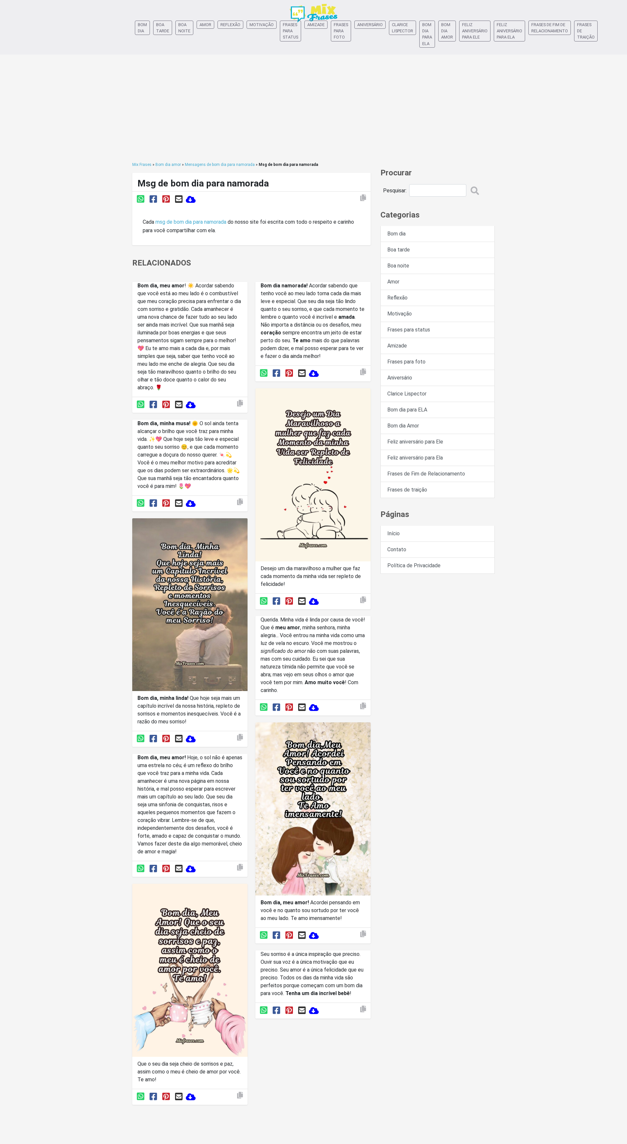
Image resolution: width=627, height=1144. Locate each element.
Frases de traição (586, 31)
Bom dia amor (168, 164)
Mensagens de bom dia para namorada (220, 164)
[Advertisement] (313, 108)
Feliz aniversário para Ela (509, 31)
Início (393, 533)
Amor (205, 24)
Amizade (316, 24)
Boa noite (184, 27)
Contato (396, 549)
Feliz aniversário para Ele (475, 31)
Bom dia (142, 27)
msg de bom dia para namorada (190, 222)
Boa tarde (162, 27)
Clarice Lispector (402, 27)
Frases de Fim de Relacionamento (549, 27)
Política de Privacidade (414, 565)
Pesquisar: (395, 190)
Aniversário (370, 24)
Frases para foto (341, 31)
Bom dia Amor (447, 31)
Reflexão (230, 24)
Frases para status (290, 31)
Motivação (261, 24)
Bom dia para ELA (427, 34)
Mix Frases (142, 164)
